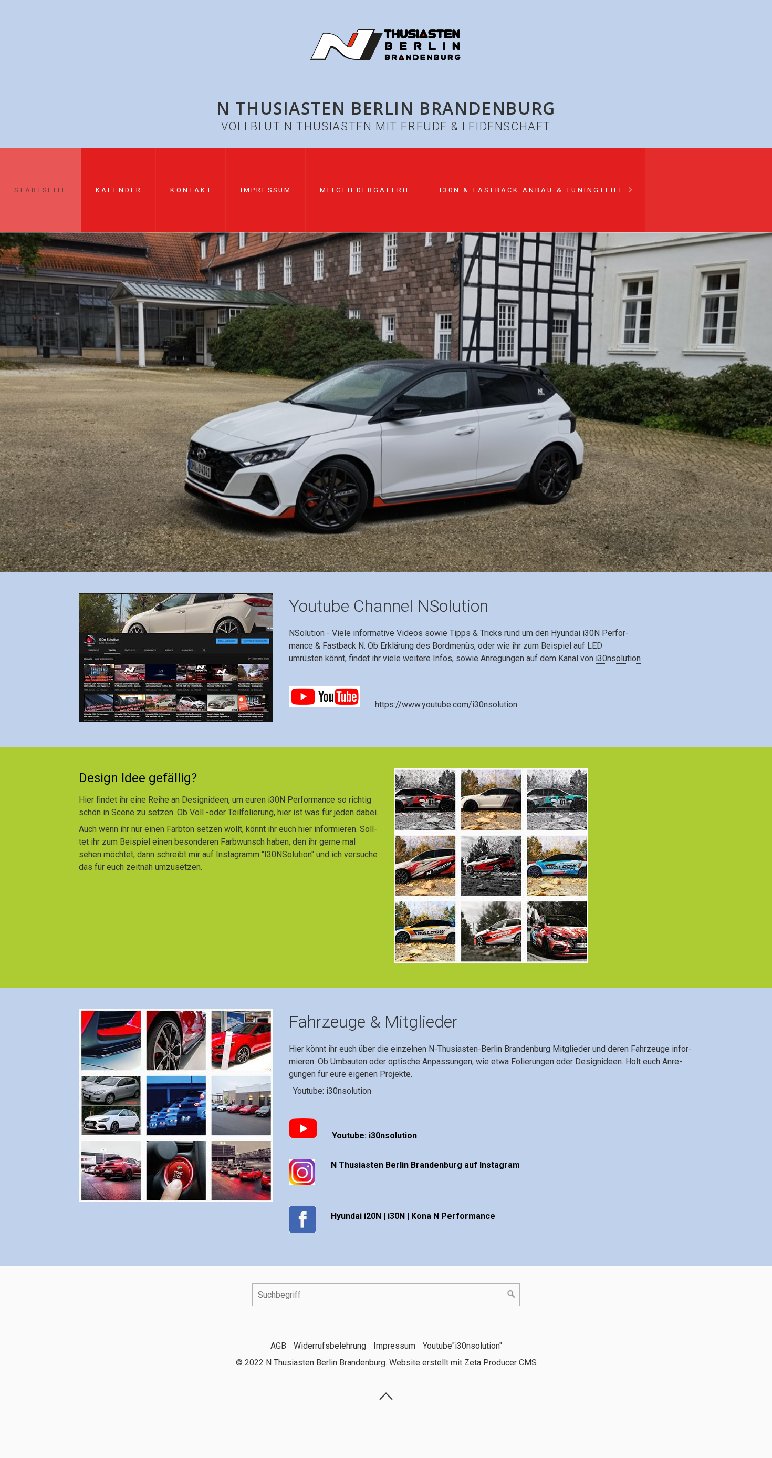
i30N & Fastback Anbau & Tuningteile (532, 190)
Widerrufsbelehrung (330, 1346)
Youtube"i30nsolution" (462, 1346)
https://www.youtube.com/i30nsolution (446, 705)
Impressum (266, 190)
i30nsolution (618, 658)
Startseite (40, 190)
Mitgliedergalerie (365, 190)
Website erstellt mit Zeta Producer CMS (463, 1363)
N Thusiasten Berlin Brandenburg (386, 108)
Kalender (119, 190)
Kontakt (191, 190)
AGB (278, 1346)
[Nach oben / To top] (385, 1398)
